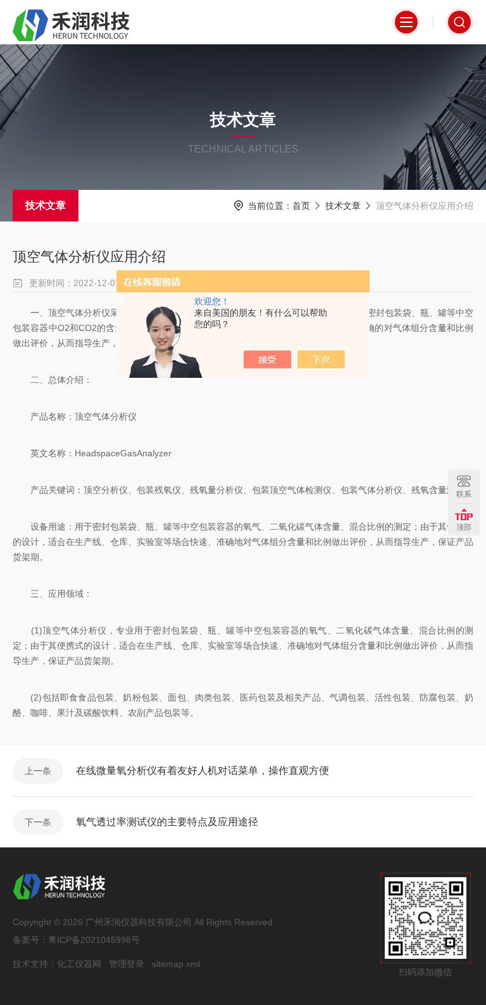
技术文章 (45, 205)
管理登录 (126, 964)
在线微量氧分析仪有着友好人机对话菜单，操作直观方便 (202, 770)
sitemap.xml (176, 964)
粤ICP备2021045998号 (94, 940)
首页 (301, 206)
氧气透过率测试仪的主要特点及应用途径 (167, 821)
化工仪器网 (79, 964)
